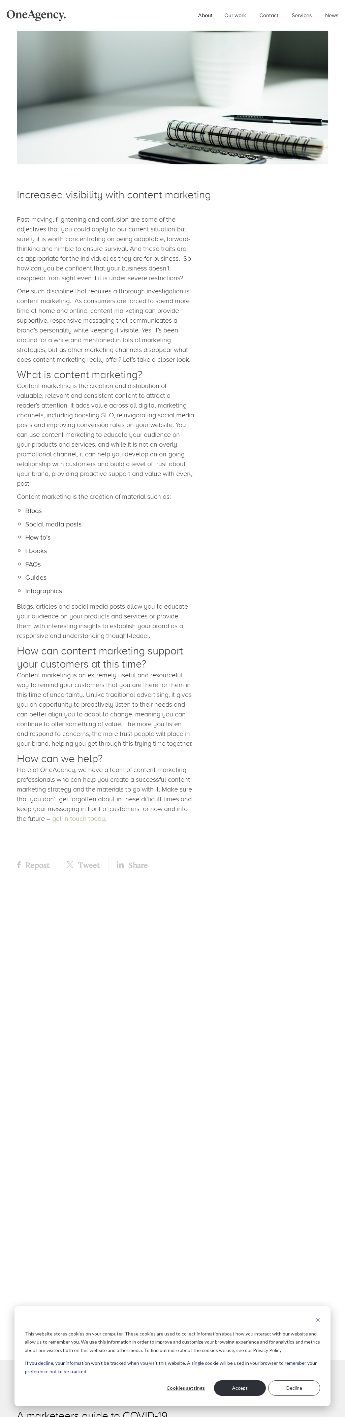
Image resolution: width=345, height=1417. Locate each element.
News (331, 15)
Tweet (88, 864)
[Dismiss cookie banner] (317, 1321)
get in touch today (78, 819)
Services (302, 15)
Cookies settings (185, 1388)
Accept (240, 1388)
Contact (268, 15)
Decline (294, 1388)
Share (137, 864)
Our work (235, 15)
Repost (37, 864)
